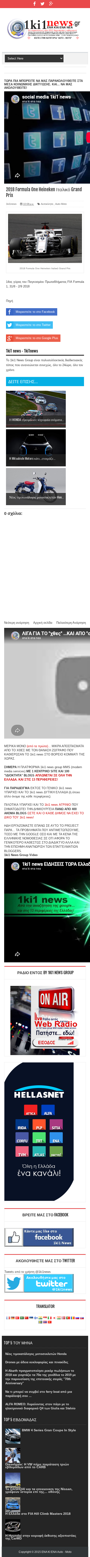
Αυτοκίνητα (47, 204)
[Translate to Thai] (45, 1322)
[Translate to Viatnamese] (49, 1322)
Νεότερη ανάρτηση (16, 622)
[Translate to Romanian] (73, 1318)
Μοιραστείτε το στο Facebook (35, 311)
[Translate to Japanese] (54, 1318)
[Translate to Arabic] (22, 1318)
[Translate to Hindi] (40, 1318)
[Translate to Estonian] (31, 1318)
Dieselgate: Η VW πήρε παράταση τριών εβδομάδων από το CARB (37, 1465)
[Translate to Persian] (59, 1318)
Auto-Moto (61, 204)
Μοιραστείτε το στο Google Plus (37, 338)
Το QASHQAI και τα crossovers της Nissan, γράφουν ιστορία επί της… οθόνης (38, 1490)
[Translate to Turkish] (17, 1318)
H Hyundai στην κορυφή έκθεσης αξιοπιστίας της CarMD (40, 1537)
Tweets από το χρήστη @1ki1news (27, 1272)
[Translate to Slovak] (82, 1318)
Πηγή (9, 301)
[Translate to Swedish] (40, 1322)
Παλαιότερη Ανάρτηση (71, 622)
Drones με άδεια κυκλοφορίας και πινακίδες (36, 1362)
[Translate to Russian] (77, 1318)
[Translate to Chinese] (26, 1318)
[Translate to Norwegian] (63, 1318)
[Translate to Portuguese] (68, 1318)
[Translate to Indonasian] (45, 1318)
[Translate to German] (13, 1318)
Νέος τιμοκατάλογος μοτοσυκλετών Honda (35, 1354)
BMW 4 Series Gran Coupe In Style (49, 1430)
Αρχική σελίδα (42, 622)
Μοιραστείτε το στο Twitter (33, 325)
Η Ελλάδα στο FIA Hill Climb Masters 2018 (38, 1513)
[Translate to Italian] (49, 1318)
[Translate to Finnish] (36, 1318)
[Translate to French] (8, 1318)
